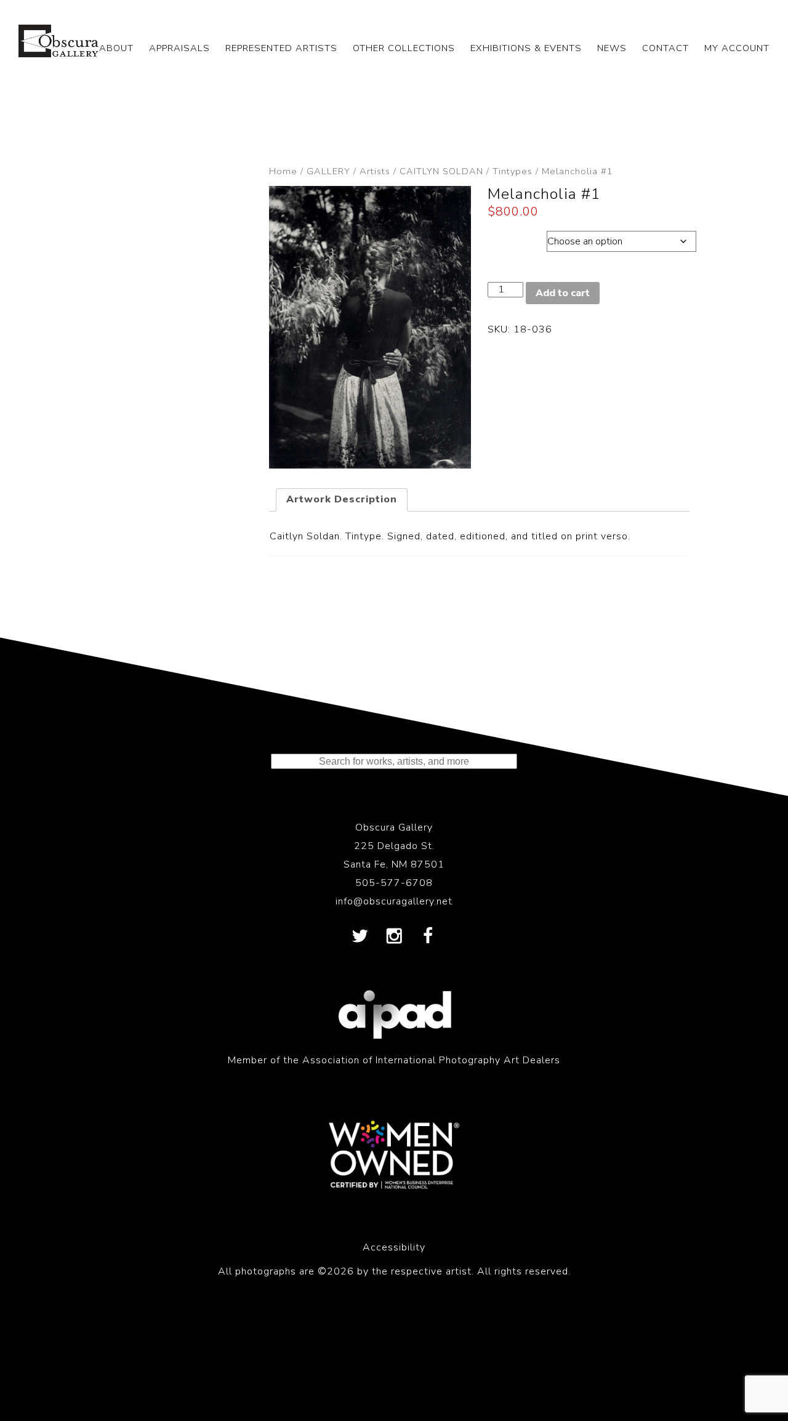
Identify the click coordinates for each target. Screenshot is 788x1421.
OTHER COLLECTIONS (404, 48)
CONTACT (665, 48)
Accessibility (394, 1247)
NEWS (612, 48)
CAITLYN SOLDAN (441, 171)
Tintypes (512, 171)
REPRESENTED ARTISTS (281, 48)
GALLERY (328, 171)
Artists (375, 171)
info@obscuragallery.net (394, 901)
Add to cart (563, 293)
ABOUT (116, 48)
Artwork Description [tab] (341, 499)
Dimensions (517, 238)
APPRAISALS (179, 48)
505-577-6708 (394, 883)
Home (283, 171)
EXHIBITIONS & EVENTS (526, 48)
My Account (737, 48)
